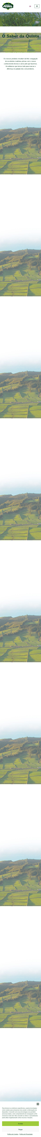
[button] (38, 1104)
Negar (20, 1129)
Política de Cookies (12, 1134)
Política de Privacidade (26, 1134)
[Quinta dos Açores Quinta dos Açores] (8, 6)
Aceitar (20, 1124)
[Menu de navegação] (36, 6)
